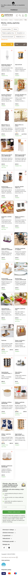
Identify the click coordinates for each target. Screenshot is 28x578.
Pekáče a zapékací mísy (8, 33)
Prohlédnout (14, 9)
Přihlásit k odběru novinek (14, 512)
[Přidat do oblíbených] (11, 50)
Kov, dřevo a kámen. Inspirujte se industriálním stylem (13, 6)
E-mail (5, 507)
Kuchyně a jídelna (19, 19)
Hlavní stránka (4, 19)
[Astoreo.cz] (7, 15)
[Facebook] (5, 548)
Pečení (15, 29)
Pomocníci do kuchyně (7, 36)
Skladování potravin (20, 36)
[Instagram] (9, 548)
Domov (11, 19)
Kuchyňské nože (21, 33)
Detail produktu (12, 76)
